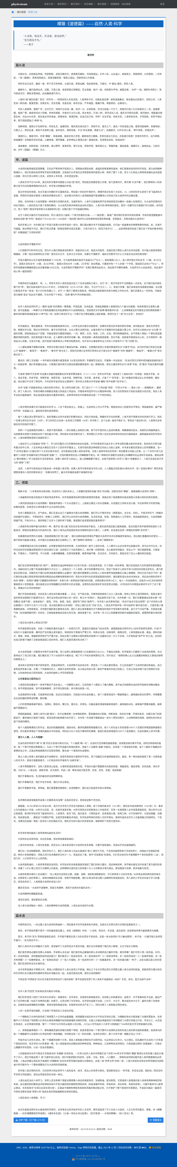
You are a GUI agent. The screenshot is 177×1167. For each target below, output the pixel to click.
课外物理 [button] (102, 4)
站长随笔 (126, 4)
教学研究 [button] (62, 4)
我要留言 (157, 1120)
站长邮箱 (156, 1147)
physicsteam (19, 4)
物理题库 (115, 4)
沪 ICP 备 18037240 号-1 (87, 1156)
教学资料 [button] (75, 4)
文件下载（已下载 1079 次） (32, 1120)
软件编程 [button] (88, 4)
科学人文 (32, 12)
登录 (162, 4)
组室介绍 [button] (49, 4)
